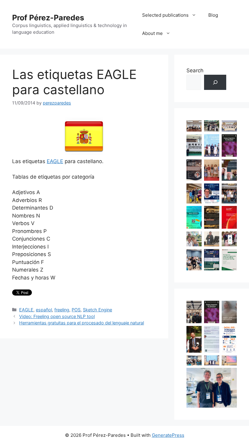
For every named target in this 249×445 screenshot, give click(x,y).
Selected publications (165, 15)
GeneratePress (168, 435)
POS (76, 309)
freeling (61, 309)
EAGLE (55, 161)
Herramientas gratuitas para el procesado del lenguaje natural (81, 322)
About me (152, 33)
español (44, 309)
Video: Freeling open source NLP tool (57, 316)
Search (194, 70)
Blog (213, 15)
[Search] (215, 82)
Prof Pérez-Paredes (48, 17)
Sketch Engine (97, 309)
